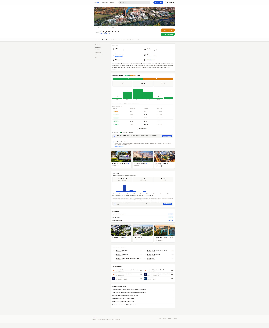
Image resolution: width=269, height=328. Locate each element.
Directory (175, 318)
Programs (112, 2)
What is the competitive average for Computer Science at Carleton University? (129, 289)
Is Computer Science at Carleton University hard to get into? (125, 295)
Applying (158, 78)
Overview (97, 39)
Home (95, 27)
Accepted (128, 78)
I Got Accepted (168, 34)
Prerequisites (122, 39)
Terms (160, 318)
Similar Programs (130, 39)
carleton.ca (150, 60)
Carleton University (102, 27)
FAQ (138, 39)
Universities (105, 2)
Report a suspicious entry (119, 146)
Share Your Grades (167, 136)
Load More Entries (143, 128)
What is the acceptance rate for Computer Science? (123, 298)
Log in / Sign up (170, 2)
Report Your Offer (167, 203)
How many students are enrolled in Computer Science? (124, 304)
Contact (169, 318)
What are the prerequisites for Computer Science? (123, 301)
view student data (119, 56)
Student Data (105, 39)
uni (97, 2)
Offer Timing (113, 39)
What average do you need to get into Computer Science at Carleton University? (129, 292)
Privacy (164, 318)
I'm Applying (168, 30)
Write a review (158, 2)
